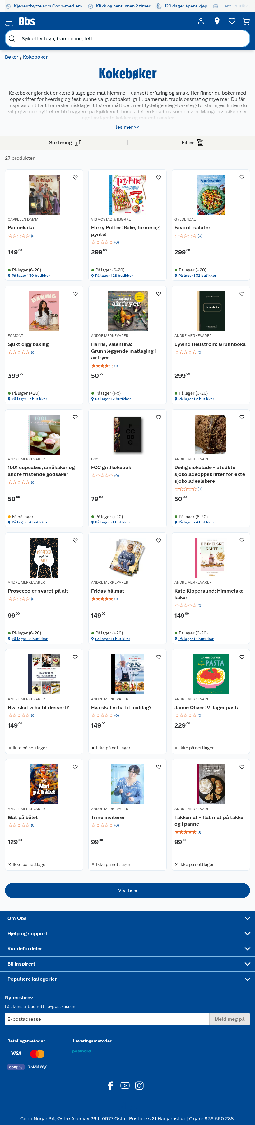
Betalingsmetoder (26, 1040)
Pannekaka (21, 228)
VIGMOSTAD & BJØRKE (111, 219)
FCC (94, 459)
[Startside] (104, 21)
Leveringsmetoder (92, 1040)
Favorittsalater (192, 228)
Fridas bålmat (107, 591)
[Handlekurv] (246, 21)
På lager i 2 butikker (113, 399)
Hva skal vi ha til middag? (121, 707)
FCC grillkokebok (111, 467)
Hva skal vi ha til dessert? (38, 707)
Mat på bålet (23, 817)
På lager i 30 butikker (31, 275)
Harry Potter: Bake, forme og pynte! (125, 231)
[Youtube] (125, 1085)
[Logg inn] (201, 21)
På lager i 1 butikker (112, 522)
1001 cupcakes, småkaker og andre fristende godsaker (41, 470)
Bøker (11, 57)
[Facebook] (110, 1085)
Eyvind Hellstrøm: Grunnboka (210, 344)
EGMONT (15, 336)
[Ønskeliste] (232, 21)
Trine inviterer (108, 817)
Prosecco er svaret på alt (38, 591)
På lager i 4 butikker (30, 522)
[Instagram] (139, 1085)
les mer (124, 127)
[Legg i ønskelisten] (75, 177)
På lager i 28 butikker (114, 275)
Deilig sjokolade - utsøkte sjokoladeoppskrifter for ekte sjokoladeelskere (209, 474)
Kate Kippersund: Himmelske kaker (208, 594)
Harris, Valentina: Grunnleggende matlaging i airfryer (123, 351)
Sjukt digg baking (28, 344)
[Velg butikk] (217, 21)
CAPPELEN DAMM (23, 219)
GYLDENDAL (185, 219)
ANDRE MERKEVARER (109, 336)
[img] (44, 236)
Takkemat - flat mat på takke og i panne (208, 820)
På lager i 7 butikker (29, 399)
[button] (127, 890)
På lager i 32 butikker (197, 275)
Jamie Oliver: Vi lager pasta (207, 707)
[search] (12, 38)
